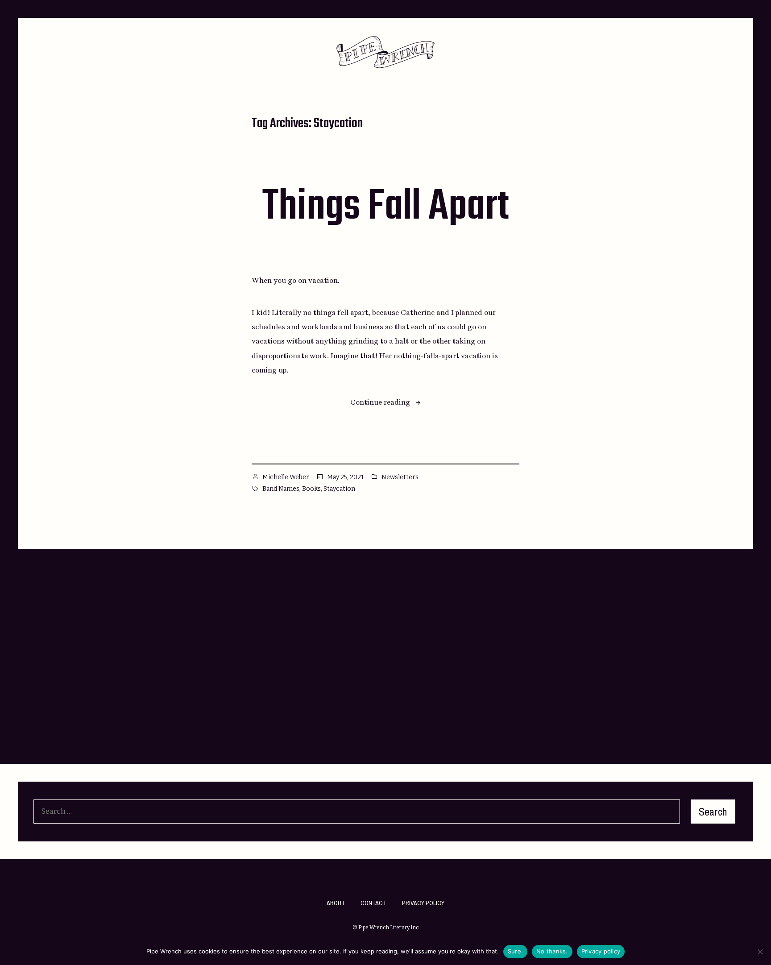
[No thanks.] (759, 951)
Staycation (339, 489)
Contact (373, 903)
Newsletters (400, 477)
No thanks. (552, 951)
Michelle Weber (285, 477)
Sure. (515, 951)
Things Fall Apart (385, 207)
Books (311, 489)
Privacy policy (601, 951)
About (336, 903)
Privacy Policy (423, 903)
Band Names (280, 489)
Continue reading (385, 403)
